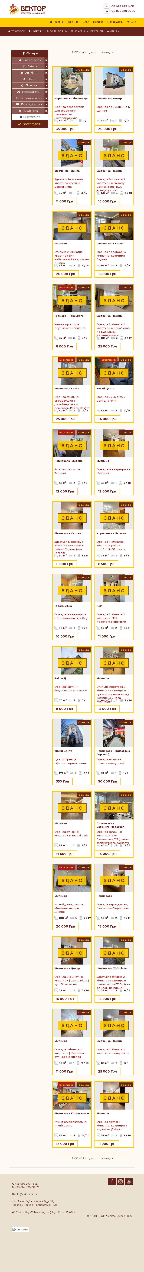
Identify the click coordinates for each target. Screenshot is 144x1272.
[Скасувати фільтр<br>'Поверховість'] (46, 92)
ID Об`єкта (30, 110)
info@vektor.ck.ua (26, 1194)
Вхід (133, 21)
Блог (85, 21)
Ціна (31, 79)
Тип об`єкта (32, 60)
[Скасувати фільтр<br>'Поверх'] (46, 85)
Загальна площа (31, 98)
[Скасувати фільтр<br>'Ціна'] (46, 79)
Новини (97, 21)
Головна (58, 21)
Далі (91, 52)
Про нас (72, 21)
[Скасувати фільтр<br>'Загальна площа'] (46, 98)
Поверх (31, 85)
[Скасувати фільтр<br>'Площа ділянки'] (46, 104)
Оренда (114, 31)
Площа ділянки (31, 104)
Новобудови (114, 21)
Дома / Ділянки (58, 31)
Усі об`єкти (17, 31)
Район (31, 66)
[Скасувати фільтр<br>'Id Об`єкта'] (46, 111)
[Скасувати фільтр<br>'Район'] (46, 66)
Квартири (37, 31)
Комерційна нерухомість (88, 31)
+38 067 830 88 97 (122, 11)
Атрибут (30, 72)
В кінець (106, 52)
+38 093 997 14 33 (122, 6)
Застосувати (31, 124)
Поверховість (31, 91)
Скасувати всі (31, 117)
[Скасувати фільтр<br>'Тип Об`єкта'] (46, 60)
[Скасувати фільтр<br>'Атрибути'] (46, 73)
